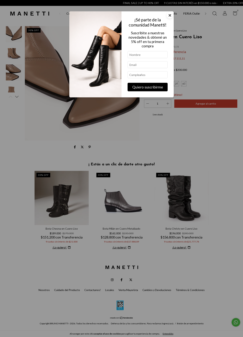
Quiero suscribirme (147, 87)
